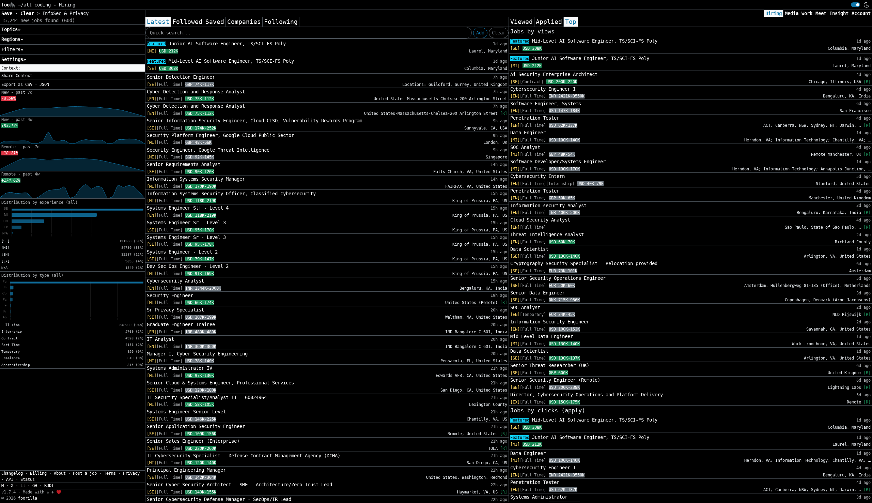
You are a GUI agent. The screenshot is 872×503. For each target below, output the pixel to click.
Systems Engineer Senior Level (186, 411)
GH (34, 485)
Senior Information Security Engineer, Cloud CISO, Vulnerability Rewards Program (254, 120)
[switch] (855, 4)
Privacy (131, 473)
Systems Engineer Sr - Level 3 (186, 222)
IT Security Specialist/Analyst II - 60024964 (207, 397)
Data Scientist (529, 249)
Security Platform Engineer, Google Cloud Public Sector (220, 135)
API (9, 479)
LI (22, 485)
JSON (44, 84)
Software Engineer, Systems (545, 103)
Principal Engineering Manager (186, 470)
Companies (244, 21)
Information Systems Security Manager (196, 179)
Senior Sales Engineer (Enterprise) (193, 441)
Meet (820, 13)
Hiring (773, 13)
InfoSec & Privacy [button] (65, 13)
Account (861, 13)
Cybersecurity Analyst (175, 281)
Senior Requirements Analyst (183, 164)
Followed (187, 21)
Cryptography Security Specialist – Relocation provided (583, 263)
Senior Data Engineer (537, 292)
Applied (549, 21)
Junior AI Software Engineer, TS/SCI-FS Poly (216, 43)
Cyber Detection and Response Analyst (196, 91)
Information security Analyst (548, 205)
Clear (498, 32)
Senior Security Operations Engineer (558, 278)
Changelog (12, 473)
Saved (214, 21)
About (60, 473)
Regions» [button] (12, 39)
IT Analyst (160, 339)
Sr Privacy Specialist (175, 310)
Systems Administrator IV (179, 368)
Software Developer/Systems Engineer (558, 161)
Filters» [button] (12, 49)
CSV (28, 84)
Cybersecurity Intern (537, 176)
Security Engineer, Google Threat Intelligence (208, 150)
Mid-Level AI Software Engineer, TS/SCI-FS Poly (220, 61)
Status (27, 479)
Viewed (521, 21)
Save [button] (8, 13)
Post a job (85, 473)
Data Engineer (528, 132)
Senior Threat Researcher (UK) (549, 365)
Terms (110, 473)
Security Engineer (170, 295)
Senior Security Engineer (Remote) (555, 380)
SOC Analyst (525, 147)
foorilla (27, 498)
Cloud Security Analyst (540, 220)
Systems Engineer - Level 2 (182, 252)
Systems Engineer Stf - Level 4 (188, 208)
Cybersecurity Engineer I (543, 89)
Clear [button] (28, 13)
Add (480, 32)
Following (281, 21)
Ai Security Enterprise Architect (553, 74)
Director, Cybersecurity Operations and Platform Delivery (586, 394)
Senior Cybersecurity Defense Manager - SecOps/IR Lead (219, 499)
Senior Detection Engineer (181, 77)
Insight (838, 13)
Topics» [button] (10, 29)
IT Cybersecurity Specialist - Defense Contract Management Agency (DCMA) (243, 455)
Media (791, 13)
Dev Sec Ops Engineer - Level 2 (188, 266)
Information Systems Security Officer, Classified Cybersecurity (231, 193)
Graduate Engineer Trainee (181, 324)
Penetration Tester (534, 118)
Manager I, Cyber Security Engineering (197, 353)
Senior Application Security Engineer (196, 426)
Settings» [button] (13, 59)
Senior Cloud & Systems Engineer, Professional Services (220, 382)
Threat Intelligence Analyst (547, 234)
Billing (38, 473)
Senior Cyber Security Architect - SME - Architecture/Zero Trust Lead (239, 484)
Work (806, 13)
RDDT (49, 485)
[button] (72, 68)
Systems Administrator (538, 497)
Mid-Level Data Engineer (541, 336)
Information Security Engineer (549, 321)
